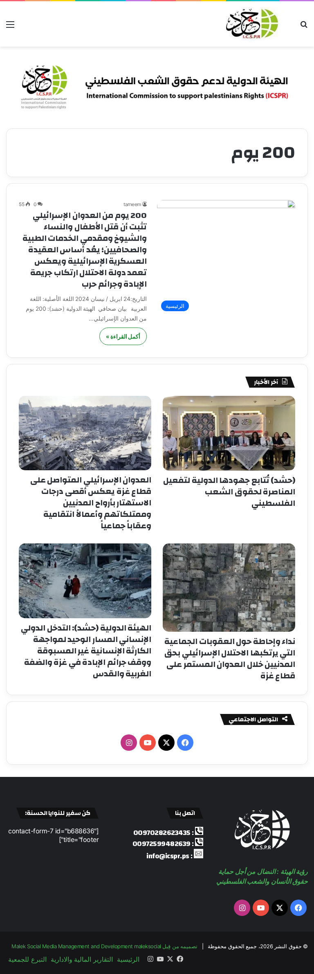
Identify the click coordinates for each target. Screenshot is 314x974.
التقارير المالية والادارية (82, 959)
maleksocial (147, 946)
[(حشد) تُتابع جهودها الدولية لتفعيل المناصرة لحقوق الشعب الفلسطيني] (229, 433)
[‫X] (166, 742)
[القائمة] (10, 27)
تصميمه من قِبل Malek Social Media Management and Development (104, 946)
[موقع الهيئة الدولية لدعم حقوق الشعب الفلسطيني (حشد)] (250, 24)
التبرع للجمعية (27, 959)
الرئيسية (128, 959)
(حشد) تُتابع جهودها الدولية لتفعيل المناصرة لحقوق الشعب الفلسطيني (229, 492)
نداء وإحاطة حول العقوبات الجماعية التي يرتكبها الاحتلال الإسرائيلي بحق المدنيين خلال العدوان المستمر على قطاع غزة (229, 658)
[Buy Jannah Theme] (157, 84)
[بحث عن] (304, 27)
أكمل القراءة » (123, 336)
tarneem (132, 204)
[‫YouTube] (147, 742)
